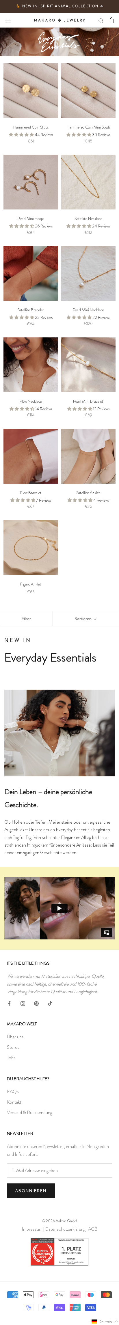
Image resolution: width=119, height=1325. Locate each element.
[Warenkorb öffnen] (111, 20)
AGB (92, 1229)
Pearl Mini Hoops (31, 218)
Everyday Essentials (50, 657)
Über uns (15, 1036)
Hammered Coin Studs (31, 127)
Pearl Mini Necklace (88, 310)
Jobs (11, 1057)
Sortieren (83, 618)
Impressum (32, 1229)
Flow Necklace (31, 401)
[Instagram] (23, 1002)
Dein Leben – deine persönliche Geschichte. (48, 798)
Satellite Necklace (88, 218)
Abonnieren (31, 1191)
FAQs (13, 1091)
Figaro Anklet (30, 584)
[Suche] (101, 20)
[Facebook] (9, 1002)
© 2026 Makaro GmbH (59, 1220)
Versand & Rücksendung (29, 1112)
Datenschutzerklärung (65, 1229)
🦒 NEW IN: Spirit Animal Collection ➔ (59, 6)
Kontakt (14, 1102)
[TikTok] (50, 1002)
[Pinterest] (36, 1002)
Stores (13, 1047)
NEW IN (17, 640)
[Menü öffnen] (8, 20)
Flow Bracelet (31, 493)
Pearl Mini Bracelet (88, 401)
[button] (105, 1321)
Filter (26, 618)
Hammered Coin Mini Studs (88, 127)
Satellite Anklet (88, 493)
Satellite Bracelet (30, 310)
